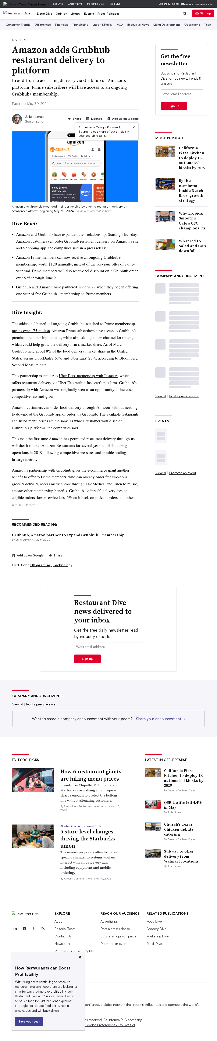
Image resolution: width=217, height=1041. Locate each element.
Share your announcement (160, 718)
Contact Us (62, 936)
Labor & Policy (103, 24)
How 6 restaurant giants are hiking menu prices (90, 775)
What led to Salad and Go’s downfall (192, 246)
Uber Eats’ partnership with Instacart (88, 375)
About (59, 921)
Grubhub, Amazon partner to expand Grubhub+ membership (68, 535)
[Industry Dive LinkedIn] (15, 928)
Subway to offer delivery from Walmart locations (181, 856)
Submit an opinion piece (118, 936)
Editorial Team (64, 929)
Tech (207, 24)
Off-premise (43, 24)
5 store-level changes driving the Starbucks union (87, 839)
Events (89, 13)
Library (76, 13)
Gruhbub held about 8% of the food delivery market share (59, 351)
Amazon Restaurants (58, 445)
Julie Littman (34, 116)
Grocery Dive (75, 3)
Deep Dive (44, 13)
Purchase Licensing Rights (74, 951)
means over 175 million (31, 330)
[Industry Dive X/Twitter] (33, 928)
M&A (120, 24)
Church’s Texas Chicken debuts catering (179, 829)
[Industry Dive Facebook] (24, 928)
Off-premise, (41, 565)
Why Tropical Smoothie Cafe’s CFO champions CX (192, 221)
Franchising (80, 24)
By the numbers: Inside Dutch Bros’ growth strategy (191, 190)
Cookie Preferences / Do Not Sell (110, 1025)
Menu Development (166, 24)
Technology (62, 565)
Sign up (205, 13)
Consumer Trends (18, 24)
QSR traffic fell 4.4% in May (183, 805)
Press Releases (108, 13)
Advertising (108, 921)
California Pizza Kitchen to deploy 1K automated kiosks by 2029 (192, 157)
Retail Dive (114, 3)
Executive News (138, 24)
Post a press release (184, 396)
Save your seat (29, 1021)
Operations (192, 24)
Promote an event (182, 473)
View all (160, 396)
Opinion (61, 13)
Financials (61, 24)
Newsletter (62, 943)
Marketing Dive (95, 3)
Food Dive (57, 3)
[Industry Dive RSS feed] (43, 928)
